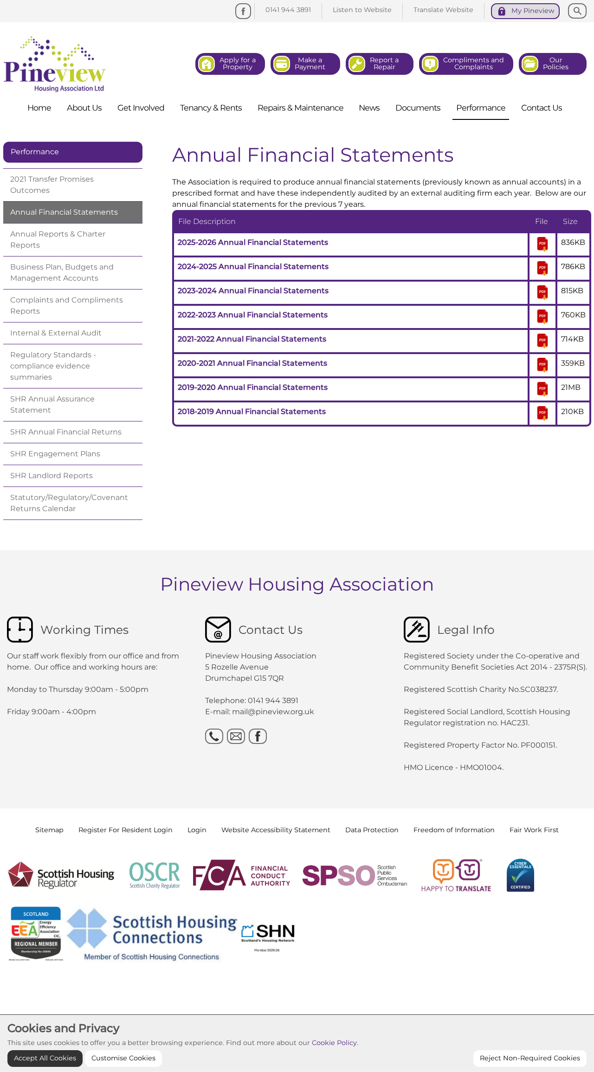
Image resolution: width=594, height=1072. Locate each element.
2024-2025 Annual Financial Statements (253, 266)
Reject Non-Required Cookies (530, 1058)
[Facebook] (243, 11)
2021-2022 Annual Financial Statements (252, 339)
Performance (35, 151)
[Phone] (214, 736)
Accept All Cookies (45, 1058)
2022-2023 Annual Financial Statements (253, 314)
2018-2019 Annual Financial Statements (252, 411)
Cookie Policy (334, 1043)
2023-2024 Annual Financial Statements (253, 290)
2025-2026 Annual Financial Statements (253, 242)
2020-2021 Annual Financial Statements (252, 363)
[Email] (236, 736)
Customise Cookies (123, 1058)
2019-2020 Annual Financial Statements (253, 387)
